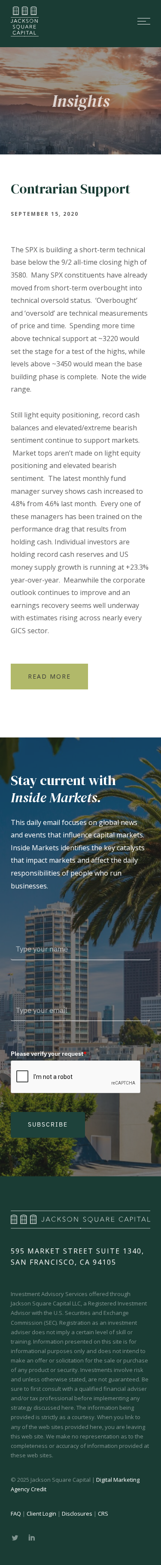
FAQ (16, 1513)
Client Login (41, 1513)
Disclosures (77, 1513)
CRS (103, 1513)
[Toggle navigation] (102, 21)
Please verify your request (49, 1053)
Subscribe (48, 1124)
